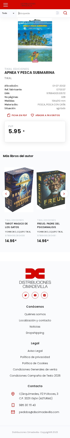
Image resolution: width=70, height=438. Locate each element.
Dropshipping (35, 333)
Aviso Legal (35, 351)
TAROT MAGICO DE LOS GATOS (16, 225)
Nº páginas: (11, 96)
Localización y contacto (35, 320)
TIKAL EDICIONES (16, 69)
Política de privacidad (35, 357)
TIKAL (8, 78)
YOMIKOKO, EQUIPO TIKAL (18, 231)
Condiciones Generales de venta (35, 369)
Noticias (35, 326)
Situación (9, 108)
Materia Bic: (11, 104)
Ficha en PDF (19, 115)
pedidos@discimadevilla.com (39, 412)
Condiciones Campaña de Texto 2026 (35, 376)
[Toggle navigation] (5, 5)
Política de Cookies (35, 363)
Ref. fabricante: (13, 89)
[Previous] (6, 193)
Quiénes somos (35, 314)
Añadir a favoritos (47, 115)
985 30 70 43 (27, 405)
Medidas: (9, 100)
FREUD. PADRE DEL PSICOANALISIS (48, 225)
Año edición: (11, 85)
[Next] (64, 193)
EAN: (7, 93)
